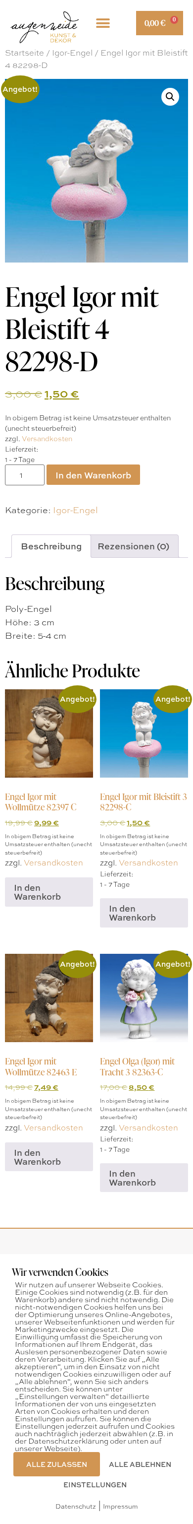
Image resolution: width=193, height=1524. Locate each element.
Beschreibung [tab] (51, 545)
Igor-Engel (72, 52)
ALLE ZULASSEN (56, 1464)
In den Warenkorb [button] (37, 892)
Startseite (24, 52)
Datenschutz (75, 1506)
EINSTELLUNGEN (95, 1484)
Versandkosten (47, 438)
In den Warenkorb (93, 474)
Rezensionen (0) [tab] (133, 545)
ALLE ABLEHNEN (140, 1464)
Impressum (120, 1506)
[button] (103, 23)
